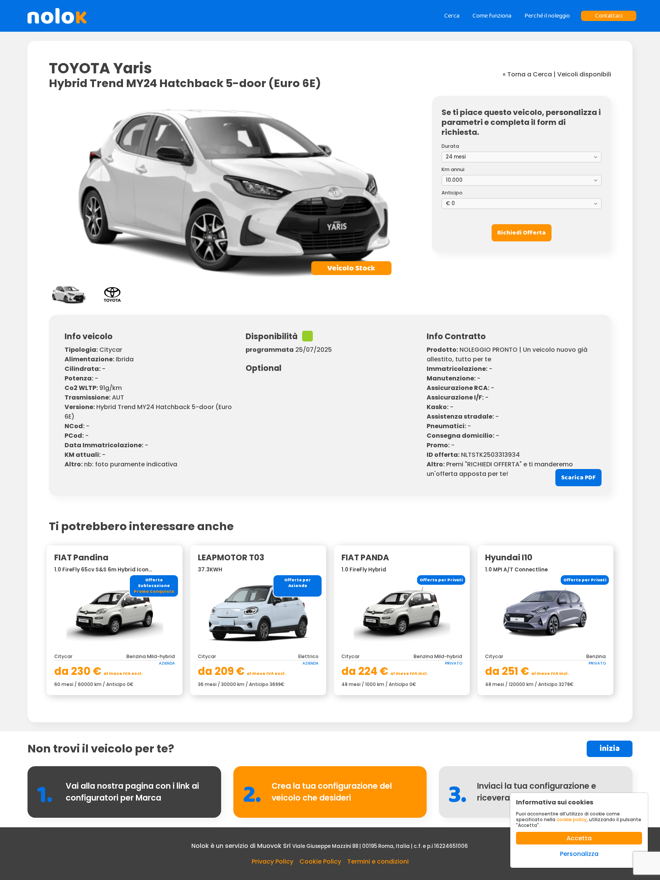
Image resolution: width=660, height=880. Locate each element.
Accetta (579, 838)
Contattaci (609, 16)
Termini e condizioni (378, 861)
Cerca (451, 16)
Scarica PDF (578, 477)
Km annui (453, 169)
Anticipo (452, 192)
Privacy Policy (272, 861)
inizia (610, 748)
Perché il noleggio (547, 16)
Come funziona (491, 16)
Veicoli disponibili (584, 74)
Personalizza (579, 853)
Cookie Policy (320, 861)
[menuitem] (69, 294)
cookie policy (571, 819)
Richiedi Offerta (521, 233)
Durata (450, 146)
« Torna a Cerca (527, 74)
